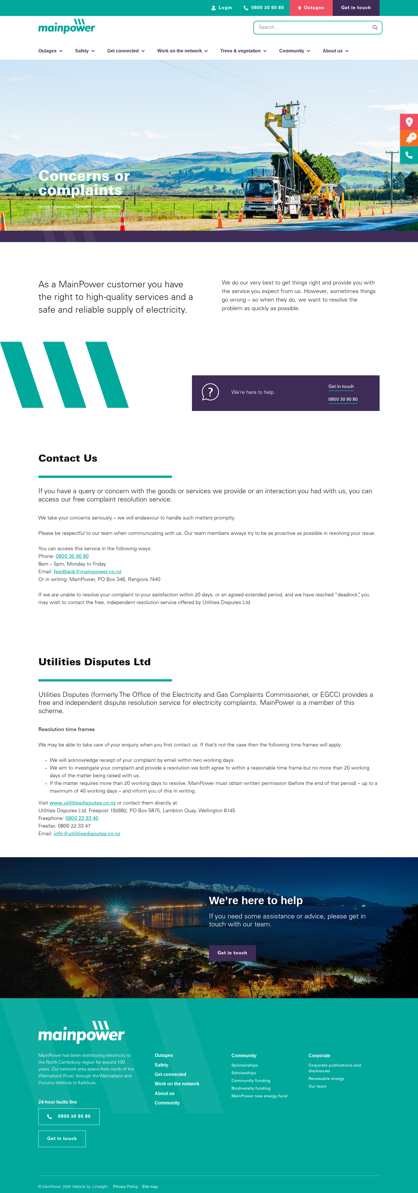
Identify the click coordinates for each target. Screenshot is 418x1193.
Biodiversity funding (251, 1089)
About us (62, 207)
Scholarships (243, 1073)
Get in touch (341, 386)
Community (167, 1102)
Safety (161, 1065)
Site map (150, 1187)
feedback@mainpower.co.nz (87, 572)
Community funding (250, 1081)
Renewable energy (326, 1079)
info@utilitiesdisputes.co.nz (87, 834)
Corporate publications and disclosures (335, 1068)
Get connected (170, 1074)
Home (44, 207)
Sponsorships (244, 1066)
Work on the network (177, 1083)
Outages (164, 1055)
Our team (317, 1087)
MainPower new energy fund (259, 1096)
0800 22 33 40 (81, 818)
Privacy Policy (125, 1187)
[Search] (375, 27)
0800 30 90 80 (343, 399)
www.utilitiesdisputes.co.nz (82, 803)
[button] (413, 136)
